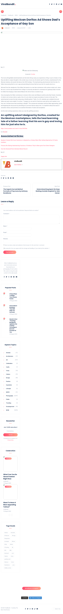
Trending (8, 403)
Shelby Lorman (7, 568)
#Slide (11, 544)
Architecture (9, 356)
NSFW (7, 392)
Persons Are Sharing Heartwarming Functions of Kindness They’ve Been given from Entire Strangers (28, 145)
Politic (8, 399)
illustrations (7, 565)
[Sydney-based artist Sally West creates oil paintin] (54, 591)
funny (12, 556)
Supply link (4, 156)
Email (5, 232)
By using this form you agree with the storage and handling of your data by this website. (26, 248)
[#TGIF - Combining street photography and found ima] (23, 591)
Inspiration (9, 385)
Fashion (8, 381)
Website (5, 238)
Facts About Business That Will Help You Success (13, 309)
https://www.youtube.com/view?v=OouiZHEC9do (14, 128)
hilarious (6, 562)
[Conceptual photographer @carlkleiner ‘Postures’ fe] (39, 582)
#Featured (6, 535)
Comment (6, 213)
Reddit (5, 132)
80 (12, 547)
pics (14, 565)
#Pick (5, 544)
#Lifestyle (6, 541)
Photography (9, 395)
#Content (13, 532)
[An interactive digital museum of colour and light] (23, 582)
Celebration (9, 363)
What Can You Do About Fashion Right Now (10, 476)
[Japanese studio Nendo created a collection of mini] (8, 591)
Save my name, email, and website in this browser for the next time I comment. (24, 245)
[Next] (12, 515)
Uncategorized (10, 406)
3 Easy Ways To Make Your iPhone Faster (13, 296)
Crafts (7, 367)
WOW (13, 28)
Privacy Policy (10, 440)
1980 (10, 550)
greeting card (7, 559)
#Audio (6, 532)
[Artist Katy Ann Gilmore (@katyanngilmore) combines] (8, 582)
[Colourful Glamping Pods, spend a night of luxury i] (54, 582)
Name (5, 226)
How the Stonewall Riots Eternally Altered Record (14, 149)
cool (13, 553)
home (12, 562)
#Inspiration (7, 538)
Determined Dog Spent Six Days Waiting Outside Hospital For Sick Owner (48, 191)
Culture (8, 374)
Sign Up (10, 434)
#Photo (13, 541)
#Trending (6, 547)
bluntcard (6, 553)
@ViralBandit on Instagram (31, 588)
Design (8, 377)
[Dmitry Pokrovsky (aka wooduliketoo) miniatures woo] (39, 591)
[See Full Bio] (22, 165)
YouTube (33, 74)
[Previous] (9, 515)
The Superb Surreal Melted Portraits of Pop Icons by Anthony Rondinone (15, 191)
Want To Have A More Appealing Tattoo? (9, 504)
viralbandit (7, 28)
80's (5, 550)
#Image (13, 535)
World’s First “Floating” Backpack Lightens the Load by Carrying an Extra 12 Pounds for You (13, 325)
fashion (6, 556)
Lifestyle (8, 388)
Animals (8, 352)
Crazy (7, 370)
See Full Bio (17, 164)
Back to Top (57, 608)
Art (7, 360)
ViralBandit (8, 4)
